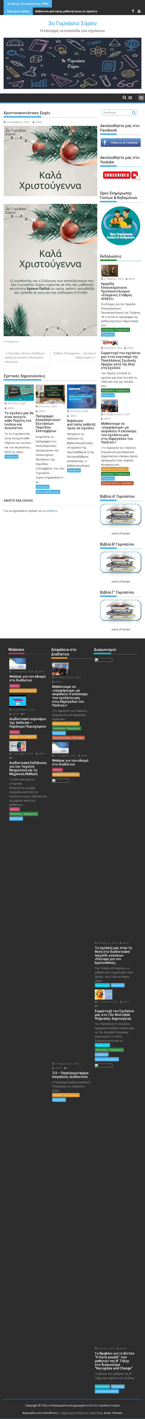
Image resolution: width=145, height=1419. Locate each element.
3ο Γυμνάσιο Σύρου (72, 23)
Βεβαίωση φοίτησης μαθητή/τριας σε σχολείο (66, 11)
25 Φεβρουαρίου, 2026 (116, 414)
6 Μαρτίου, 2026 (112, 348)
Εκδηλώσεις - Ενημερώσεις (115, 329)
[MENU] (141, 97)
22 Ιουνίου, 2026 (78, 411)
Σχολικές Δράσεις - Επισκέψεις (117, 483)
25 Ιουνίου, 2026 (47, 406)
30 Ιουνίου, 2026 (16, 403)
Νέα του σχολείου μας (48, 491)
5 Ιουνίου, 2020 (106, 1348)
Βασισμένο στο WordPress (40, 1413)
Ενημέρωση (13, 341)
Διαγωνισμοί (102, 985)
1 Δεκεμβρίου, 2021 (23, 753)
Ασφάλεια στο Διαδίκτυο (114, 469)
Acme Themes (113, 1413)
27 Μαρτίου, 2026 (113, 278)
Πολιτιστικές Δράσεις (107, 1059)
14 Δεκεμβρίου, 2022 (23, 709)
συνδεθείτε (49, 511)
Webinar (14, 685)
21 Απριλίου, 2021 (107, 1001)
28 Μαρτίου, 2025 (107, 942)
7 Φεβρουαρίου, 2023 (67, 1063)
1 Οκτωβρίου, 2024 (22, 671)
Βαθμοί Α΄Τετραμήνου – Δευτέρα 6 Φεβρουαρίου (75, 355)
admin (38, 122)
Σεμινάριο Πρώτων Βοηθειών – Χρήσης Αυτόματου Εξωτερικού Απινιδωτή (26, 357)
